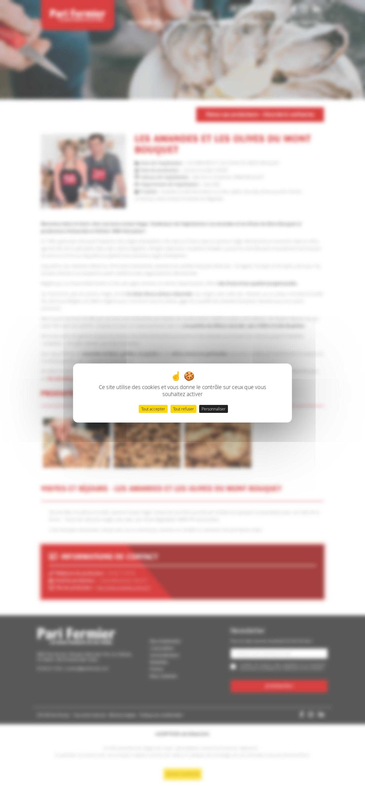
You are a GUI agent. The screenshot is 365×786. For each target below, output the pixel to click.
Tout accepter (153, 409)
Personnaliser (213, 409)
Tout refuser (183, 409)
